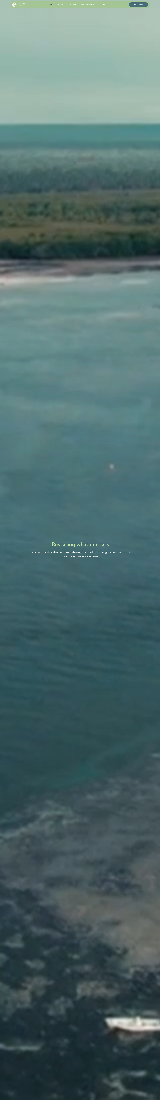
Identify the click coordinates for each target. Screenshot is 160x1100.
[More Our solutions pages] (93, 4)
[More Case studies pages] (110, 4)
